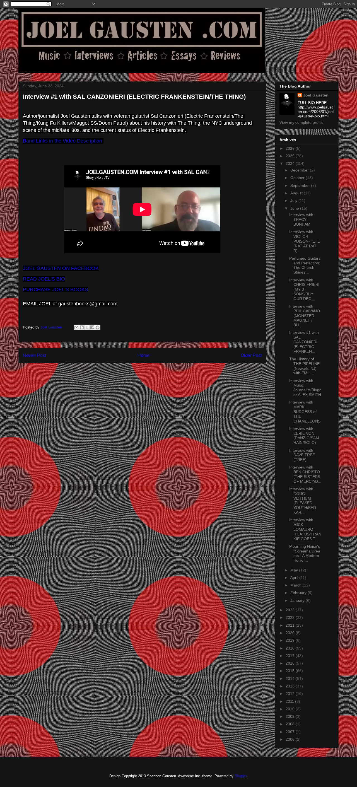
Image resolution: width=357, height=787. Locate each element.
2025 (291, 156)
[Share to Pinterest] (97, 327)
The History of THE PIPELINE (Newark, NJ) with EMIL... (304, 366)
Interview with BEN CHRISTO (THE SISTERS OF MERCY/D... (305, 474)
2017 (291, 655)
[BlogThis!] (82, 327)
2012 (291, 693)
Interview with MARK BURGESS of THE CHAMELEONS (304, 411)
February (299, 592)
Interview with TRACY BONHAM (301, 219)
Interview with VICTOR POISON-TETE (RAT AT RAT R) (304, 241)
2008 (291, 724)
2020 (291, 633)
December (300, 170)
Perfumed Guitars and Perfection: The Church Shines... (304, 265)
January (298, 600)
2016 (291, 663)
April (294, 577)
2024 (291, 163)
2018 (291, 648)
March (296, 585)
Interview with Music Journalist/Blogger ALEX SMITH (305, 387)
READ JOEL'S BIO (44, 279)
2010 (291, 709)
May (294, 570)
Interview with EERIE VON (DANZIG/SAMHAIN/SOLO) (304, 435)
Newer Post (34, 355)
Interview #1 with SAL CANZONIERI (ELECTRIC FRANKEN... (304, 341)
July (294, 200)
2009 (291, 716)
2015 (291, 670)
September (300, 185)
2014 (291, 678)
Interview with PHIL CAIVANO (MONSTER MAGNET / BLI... (304, 315)
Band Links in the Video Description (63, 141)
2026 (291, 148)
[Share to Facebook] (92, 327)
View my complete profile (301, 122)
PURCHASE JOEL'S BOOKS (55, 289)
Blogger (241, 776)
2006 (291, 739)
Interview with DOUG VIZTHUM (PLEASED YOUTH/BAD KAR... (302, 501)
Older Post (251, 355)
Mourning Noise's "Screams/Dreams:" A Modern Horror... (304, 553)
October (298, 177)
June (295, 208)
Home (143, 355)
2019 (291, 640)
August (297, 193)
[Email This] (76, 327)
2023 (291, 610)
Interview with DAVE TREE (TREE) (302, 455)
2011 (290, 701)
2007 (291, 732)
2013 (291, 686)
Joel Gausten (316, 95)
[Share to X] (87, 327)
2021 (291, 625)
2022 (291, 617)
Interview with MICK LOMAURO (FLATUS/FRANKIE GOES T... (305, 529)
